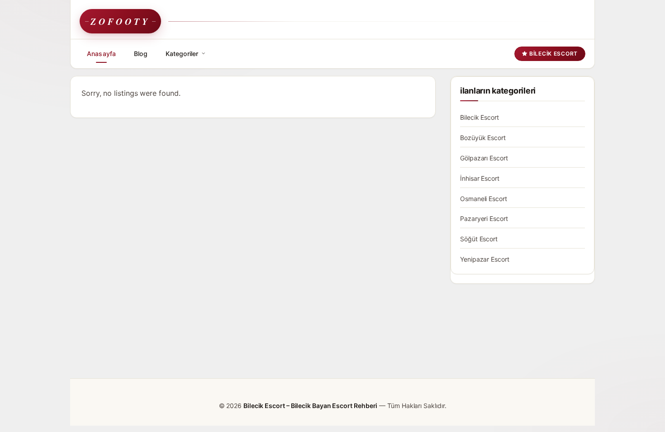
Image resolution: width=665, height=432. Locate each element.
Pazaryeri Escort (484, 218)
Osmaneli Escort (483, 198)
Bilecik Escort (552, 53)
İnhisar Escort (479, 178)
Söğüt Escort (479, 239)
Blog (140, 53)
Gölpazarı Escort (484, 158)
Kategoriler (182, 53)
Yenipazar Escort (484, 259)
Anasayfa (101, 53)
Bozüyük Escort (483, 137)
